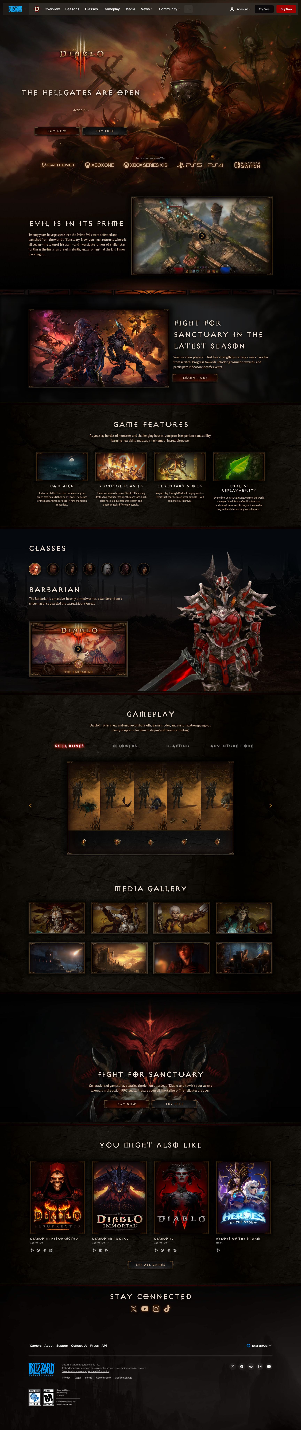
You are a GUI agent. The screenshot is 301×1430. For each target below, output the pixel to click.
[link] (58, 165)
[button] (286, 9)
